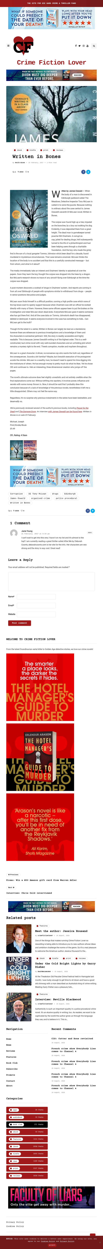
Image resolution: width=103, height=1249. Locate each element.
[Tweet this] (88, 172)
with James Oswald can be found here (65, 411)
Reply (90, 532)
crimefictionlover (45, 936)
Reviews (10, 1051)
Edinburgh (70, 494)
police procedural (66, 498)
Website (11, 614)
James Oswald (17, 498)
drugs (55, 494)
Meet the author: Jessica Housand (61, 931)
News (8, 1045)
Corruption (16, 494)
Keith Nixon (20, 163)
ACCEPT (52, 1245)
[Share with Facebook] (83, 172)
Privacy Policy (15, 1222)
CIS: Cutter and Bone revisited (72, 1038)
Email (11, 605)
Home (8, 1039)
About (9, 1086)
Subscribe (12, 1069)
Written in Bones (20, 503)
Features (11, 1057)
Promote (10, 1075)
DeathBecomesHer (44, 971)
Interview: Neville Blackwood (58, 999)
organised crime (40, 498)
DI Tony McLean (37, 494)
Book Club (12, 1063)
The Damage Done (27, 411)
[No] (100, 1242)
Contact (10, 1081)
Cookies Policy (15, 1226)
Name (11, 596)
